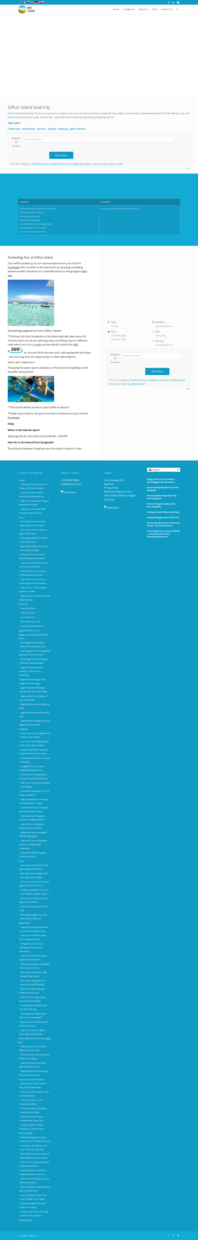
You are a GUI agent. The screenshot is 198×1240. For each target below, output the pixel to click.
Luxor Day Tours (28, 617)
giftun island (115, 163)
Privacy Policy (111, 487)
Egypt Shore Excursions (29, 630)
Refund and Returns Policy (118, 491)
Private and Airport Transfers (31, 1079)
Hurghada (50, 113)
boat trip (103, 163)
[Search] (177, 9)
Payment (108, 483)
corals (37, 344)
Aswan (22, 480)
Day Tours (23, 604)
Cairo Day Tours (28, 612)
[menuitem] (116, 9)
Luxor (21, 861)
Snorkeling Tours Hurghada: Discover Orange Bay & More (61, 163)
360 (76, 344)
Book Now (61, 155)
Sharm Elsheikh (25, 1133)
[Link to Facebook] (168, 2)
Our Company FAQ (114, 480)
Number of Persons (16, 142)
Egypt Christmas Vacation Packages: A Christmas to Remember (31, 671)
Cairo (21, 517)
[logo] (28, 9)
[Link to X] (173, 2)
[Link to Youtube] (178, 2)
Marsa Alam (24, 923)
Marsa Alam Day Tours (31, 621)
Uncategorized (25, 1220)
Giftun (11, 113)
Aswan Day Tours (28, 608)
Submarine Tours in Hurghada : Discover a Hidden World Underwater (33, 844)
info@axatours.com (71, 483)
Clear (188, 169)
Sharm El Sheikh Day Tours (32, 626)
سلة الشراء (109, 499)
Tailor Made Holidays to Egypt (120, 495)
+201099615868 (70, 480)
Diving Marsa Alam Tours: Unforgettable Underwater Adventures (31, 947)
